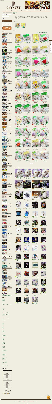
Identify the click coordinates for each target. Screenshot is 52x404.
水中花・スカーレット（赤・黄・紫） (28, 136)
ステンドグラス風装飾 (5, 108)
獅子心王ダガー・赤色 (44, 225)
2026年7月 (3, 300)
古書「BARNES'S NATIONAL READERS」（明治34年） (26, 295)
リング (3, 309)
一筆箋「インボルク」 (19, 286)
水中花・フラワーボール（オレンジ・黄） (36, 148)
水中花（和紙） (23, 24)
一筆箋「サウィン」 (45, 277)
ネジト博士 (3, 241)
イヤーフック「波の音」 (27, 251)
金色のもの (3, 355)
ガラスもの (3, 331)
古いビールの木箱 (19, 268)
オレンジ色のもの (4, 350)
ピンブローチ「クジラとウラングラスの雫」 (18, 234)
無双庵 (3, 271)
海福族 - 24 (19, 188)
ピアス (3, 303)
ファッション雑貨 (4, 88)
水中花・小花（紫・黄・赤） (19, 101)
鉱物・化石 (3, 38)
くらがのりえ (4, 181)
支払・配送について (16, 11)
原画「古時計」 (43, 208)
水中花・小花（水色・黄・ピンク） (19, 125)
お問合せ (36, 11)
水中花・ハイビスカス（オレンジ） (19, 54)
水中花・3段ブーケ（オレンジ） (27, 89)
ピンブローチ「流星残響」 (19, 303)
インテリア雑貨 (4, 85)
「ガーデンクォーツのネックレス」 (44, 269)
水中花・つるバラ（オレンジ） (45, 160)
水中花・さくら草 (19, 136)
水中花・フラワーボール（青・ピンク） (28, 160)
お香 (2, 95)
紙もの (3, 327)
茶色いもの (3, 351)
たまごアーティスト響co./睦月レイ (6, 214)
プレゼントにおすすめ (5, 365)
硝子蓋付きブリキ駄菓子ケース (27, 303)
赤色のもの (3, 342)
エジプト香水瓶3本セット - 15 (46, 189)
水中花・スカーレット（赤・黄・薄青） (45, 136)
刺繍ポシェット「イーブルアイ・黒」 (19, 260)
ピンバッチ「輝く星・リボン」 (27, 268)
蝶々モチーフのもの (4, 361)
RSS (5, 393)
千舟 (2, 221)
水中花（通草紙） (17, 24)
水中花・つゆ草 (28, 42)
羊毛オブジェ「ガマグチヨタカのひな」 (19, 178)
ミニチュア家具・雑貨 (5, 121)
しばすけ (3, 198)
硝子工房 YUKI (4, 158)
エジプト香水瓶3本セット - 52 (37, 189)
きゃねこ (3, 171)
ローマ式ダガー (19, 293)
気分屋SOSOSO (4, 168)
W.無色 (3, 294)
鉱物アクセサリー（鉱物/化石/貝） (6, 58)
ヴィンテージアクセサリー (5, 55)
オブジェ (3, 324)
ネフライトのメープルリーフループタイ (35, 226)
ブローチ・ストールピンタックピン (5, 312)
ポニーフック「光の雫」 (27, 209)
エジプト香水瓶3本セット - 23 (44, 234)
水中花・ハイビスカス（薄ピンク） (19, 77)
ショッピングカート (46, 11)
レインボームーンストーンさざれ (19, 209)
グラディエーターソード (27, 234)
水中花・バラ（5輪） (37, 136)
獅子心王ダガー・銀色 (36, 208)
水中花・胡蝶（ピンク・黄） (45, 125)
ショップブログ (26, 11)
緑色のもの (3, 346)
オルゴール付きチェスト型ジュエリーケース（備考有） (35, 295)
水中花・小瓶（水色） (45, 112)
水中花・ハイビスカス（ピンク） (37, 66)
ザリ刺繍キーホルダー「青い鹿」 (36, 260)
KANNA (3, 161)
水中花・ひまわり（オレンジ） (19, 148)
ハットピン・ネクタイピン (5, 314)
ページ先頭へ (48, 398)
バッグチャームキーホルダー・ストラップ (5, 317)
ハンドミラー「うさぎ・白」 (19, 226)
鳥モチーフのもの (4, 359)
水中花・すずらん (19, 65)
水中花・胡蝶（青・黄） (36, 125)
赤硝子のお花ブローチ (36, 277)
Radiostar (3, 281)
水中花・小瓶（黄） (19, 112)
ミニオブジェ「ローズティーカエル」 (19, 277)
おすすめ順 (39, 32)
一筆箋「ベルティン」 (27, 286)
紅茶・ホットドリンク (5, 45)
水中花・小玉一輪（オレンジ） (45, 89)
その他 (3, 339)
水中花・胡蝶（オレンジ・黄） (27, 124)
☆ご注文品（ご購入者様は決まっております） (7, 295)
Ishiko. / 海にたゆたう (5, 138)
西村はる (3, 254)
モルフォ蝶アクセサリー (5, 65)
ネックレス (3, 306)
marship (3, 261)
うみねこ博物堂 (4, 148)
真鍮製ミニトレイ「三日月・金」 (35, 243)
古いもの (3, 48)
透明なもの (3, 358)
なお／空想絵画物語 (4, 234)
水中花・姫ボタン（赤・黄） (19, 42)
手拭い (3, 319)
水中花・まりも (37, 42)
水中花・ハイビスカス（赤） (45, 66)
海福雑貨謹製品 (4, 35)
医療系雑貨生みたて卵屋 (5, 141)
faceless (3, 291)
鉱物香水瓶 (3, 75)
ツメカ (3, 224)
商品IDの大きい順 (45, 32)
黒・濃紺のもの (4, 354)
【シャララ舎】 (4, 201)
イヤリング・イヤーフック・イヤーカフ (7, 305)
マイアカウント (7, 12)
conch (2, 191)
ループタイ (3, 315)
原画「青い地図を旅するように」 (18, 217)
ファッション (4, 320)
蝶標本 (3, 111)
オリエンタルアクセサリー (5, 68)
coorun (3, 178)
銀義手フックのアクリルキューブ (37, 200)
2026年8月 (3, 299)
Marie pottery (3, 264)
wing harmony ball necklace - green (44, 217)
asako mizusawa (4, 131)
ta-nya (2, 211)
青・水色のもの (4, 343)
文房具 (3, 98)
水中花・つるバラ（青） (45, 77)
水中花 (3, 128)
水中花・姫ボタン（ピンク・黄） (37, 89)
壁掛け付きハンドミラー (20, 200)
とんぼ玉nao (3, 231)
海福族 (3, 338)
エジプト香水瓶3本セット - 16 (19, 243)
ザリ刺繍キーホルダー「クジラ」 (44, 251)
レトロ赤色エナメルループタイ (44, 260)
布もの (3, 328)
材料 (2, 334)
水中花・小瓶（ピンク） (28, 113)
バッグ (3, 323)
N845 (2, 151)
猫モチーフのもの (4, 362)
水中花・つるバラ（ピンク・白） (37, 77)
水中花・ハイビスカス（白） (28, 77)
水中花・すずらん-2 (19, 159)
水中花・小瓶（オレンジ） (37, 113)
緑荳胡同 (3, 284)
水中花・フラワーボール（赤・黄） (28, 54)
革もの (3, 332)
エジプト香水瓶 (4, 118)
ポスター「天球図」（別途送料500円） (36, 268)
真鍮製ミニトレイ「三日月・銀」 (27, 243)
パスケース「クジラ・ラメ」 (27, 217)
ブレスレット (4, 308)
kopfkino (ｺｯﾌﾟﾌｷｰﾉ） (4, 188)
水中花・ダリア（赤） (45, 42)
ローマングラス (4, 78)
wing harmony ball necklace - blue (35, 217)
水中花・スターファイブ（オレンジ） (37, 160)
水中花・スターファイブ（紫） (28, 66)
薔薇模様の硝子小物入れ (44, 286)
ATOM (8, 393)
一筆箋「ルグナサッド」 (36, 286)
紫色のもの (3, 347)
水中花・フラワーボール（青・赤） (45, 54)
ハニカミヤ (3, 251)
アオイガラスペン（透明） (44, 243)
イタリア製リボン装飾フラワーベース (35, 234)
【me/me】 (3, 274)
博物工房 (3, 244)
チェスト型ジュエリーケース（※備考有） (26, 277)
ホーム (6, 11)
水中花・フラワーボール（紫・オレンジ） (36, 54)
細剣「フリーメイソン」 (28, 189)
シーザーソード (27, 259)
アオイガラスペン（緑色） (19, 251)
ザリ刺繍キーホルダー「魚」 (27, 225)
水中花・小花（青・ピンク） (28, 148)
